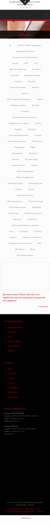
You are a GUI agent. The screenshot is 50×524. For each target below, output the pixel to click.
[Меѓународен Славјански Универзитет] (25, 14)
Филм (32, 249)
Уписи (10, 369)
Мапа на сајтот (14, 346)
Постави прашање (15, 341)
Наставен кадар (31, 159)
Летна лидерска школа (17, 141)
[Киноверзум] (35, 491)
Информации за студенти (19, 123)
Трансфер (12, 373)
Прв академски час (14, 201)
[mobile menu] (47, 15)
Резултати (17, 219)
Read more (44, 306)
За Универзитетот (15, 327)
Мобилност (33, 153)
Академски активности (25, 51)
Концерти (32, 129)
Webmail (11, 351)
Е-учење (11, 383)
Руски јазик (32, 219)
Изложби (35, 105)
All (10, 45)
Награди (15, 159)
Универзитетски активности (20, 243)
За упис (40, 99)
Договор (18, 81)
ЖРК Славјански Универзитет (19, 99)
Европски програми (18, 87)
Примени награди (36, 201)
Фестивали (19, 249)
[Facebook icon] (20, 8)
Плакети (18, 189)
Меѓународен (17, 153)
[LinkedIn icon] (27, 8)
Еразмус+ (36, 87)
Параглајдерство (35, 183)
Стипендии (23, 231)
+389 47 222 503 (33, 2)
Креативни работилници (19, 135)
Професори (36, 207)
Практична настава (25, 195)
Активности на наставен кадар (25, 57)
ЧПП (9, 337)
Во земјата (36, 69)
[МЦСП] (14, 491)
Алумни (15, 63)
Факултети (12, 332)
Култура (38, 135)
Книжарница (13, 397)
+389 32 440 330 (17, 2)
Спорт (10, 231)
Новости (34, 165)
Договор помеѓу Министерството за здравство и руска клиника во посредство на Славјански (23, 297)
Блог (36, 63)
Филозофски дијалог (25, 255)
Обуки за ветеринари (25, 171)
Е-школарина (13, 387)
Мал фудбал (20, 147)
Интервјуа (25, 111)
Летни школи (37, 141)
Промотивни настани (17, 207)
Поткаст (31, 189)
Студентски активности (31, 237)
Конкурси (18, 129)
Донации (31, 81)
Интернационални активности (25, 117)
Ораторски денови (15, 183)
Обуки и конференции (25, 177)
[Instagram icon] (30, 8)
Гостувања (14, 75)
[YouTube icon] (24, 8)
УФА (39, 243)
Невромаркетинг (18, 165)
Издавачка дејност (18, 105)
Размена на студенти (33, 213)
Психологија (13, 213)
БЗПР (26, 63)
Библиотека (12, 392)
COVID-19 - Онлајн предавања (29, 45)
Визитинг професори (17, 69)
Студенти (38, 231)
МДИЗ (33, 147)
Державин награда (32, 75)
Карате (38, 123)
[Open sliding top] (25, 3)
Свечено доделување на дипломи (25, 225)
